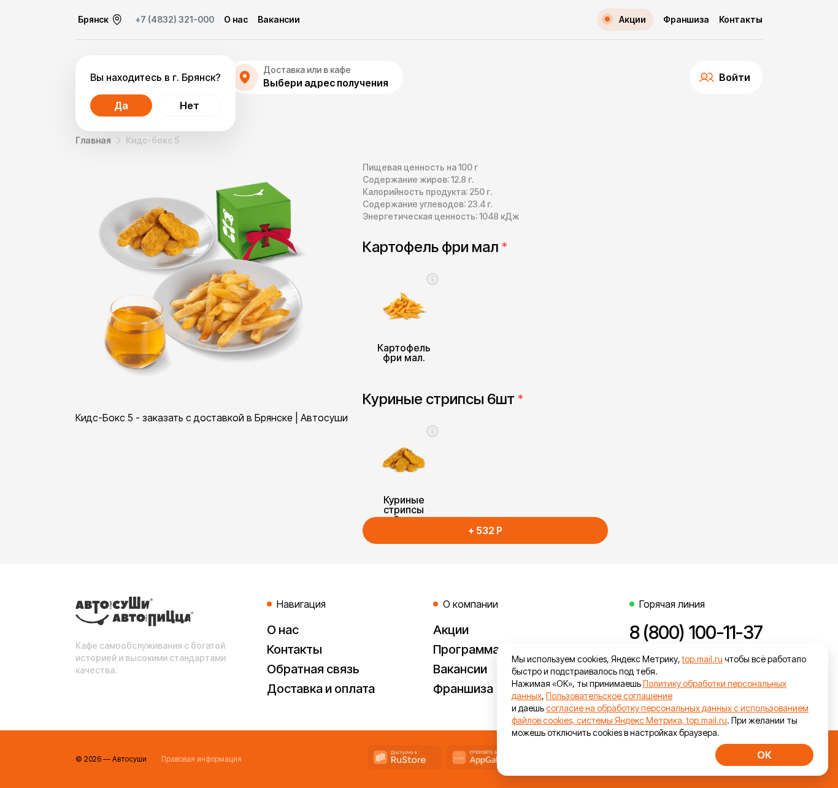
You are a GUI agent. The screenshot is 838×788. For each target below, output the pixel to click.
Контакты (741, 19)
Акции (451, 629)
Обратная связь (313, 669)
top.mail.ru (702, 659)
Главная (93, 140)
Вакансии (279, 19)
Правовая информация (201, 758)
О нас (236, 19)
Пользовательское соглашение (609, 695)
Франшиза (686, 19)
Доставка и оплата (321, 688)
